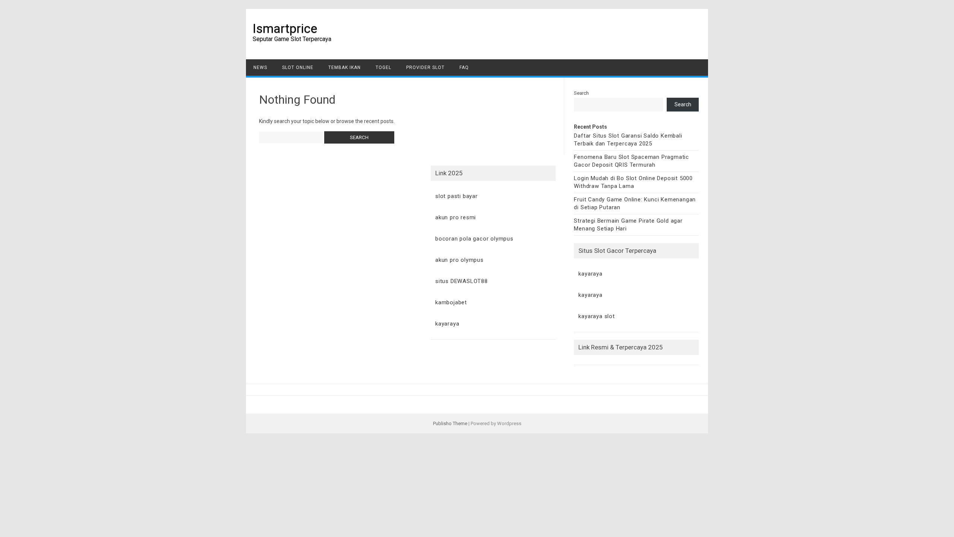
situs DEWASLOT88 (461, 281)
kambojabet (451, 302)
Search (581, 93)
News (260, 67)
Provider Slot (425, 67)
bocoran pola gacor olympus (474, 238)
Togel (383, 67)
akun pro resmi (455, 217)
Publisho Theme (450, 423)
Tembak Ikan (344, 67)
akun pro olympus (459, 260)
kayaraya (590, 273)
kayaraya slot (596, 316)
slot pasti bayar (456, 196)
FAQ (464, 67)
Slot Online (297, 67)
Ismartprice (285, 28)
